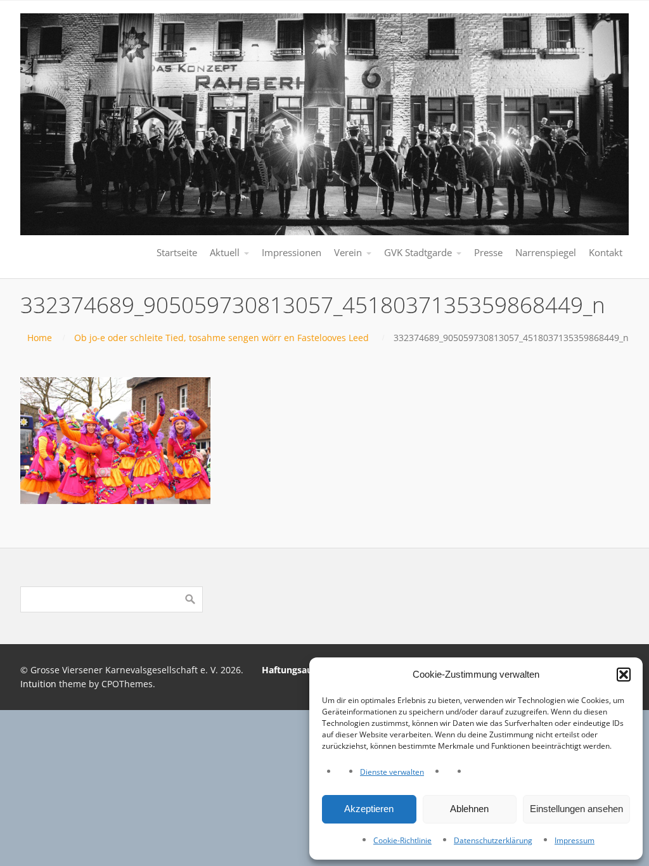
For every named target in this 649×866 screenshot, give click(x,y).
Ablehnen (469, 808)
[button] (623, 674)
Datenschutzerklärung (493, 840)
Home (39, 338)
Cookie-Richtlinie (402, 840)
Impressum (574, 840)
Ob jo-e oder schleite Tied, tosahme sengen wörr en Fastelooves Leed (221, 338)
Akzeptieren (369, 808)
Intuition (38, 684)
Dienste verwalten (392, 771)
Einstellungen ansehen (576, 808)
